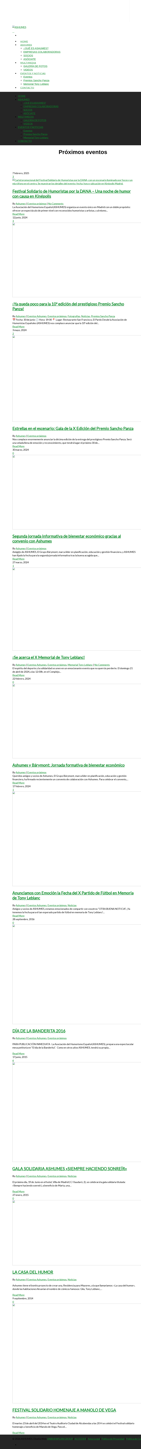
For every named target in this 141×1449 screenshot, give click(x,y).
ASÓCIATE (29, 113)
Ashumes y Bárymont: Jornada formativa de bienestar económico (68, 765)
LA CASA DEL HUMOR (32, 1272)
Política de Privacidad (112, 1438)
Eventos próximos (36, 203)
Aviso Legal (94, 1438)
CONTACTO (27, 87)
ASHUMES (23, 99)
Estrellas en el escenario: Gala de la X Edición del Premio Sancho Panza (72, 428)
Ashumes (21, 203)
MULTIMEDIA (26, 116)
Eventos (27, 76)
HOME (22, 95)
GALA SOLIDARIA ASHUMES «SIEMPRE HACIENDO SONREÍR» (69, 1168)
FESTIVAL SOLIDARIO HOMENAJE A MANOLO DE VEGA (64, 1409)
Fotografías (74, 316)
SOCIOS (28, 55)
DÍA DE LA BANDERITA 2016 (38, 1030)
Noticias (85, 316)
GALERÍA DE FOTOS (35, 66)
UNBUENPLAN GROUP (60, 1438)
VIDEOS (27, 123)
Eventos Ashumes (37, 316)
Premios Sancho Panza (36, 80)
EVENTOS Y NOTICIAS (33, 73)
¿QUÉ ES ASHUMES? (35, 48)
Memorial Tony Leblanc (36, 84)
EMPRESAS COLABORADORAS (41, 52)
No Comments (55, 203)
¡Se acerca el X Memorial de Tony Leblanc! (48, 657)
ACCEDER (80, 1438)
